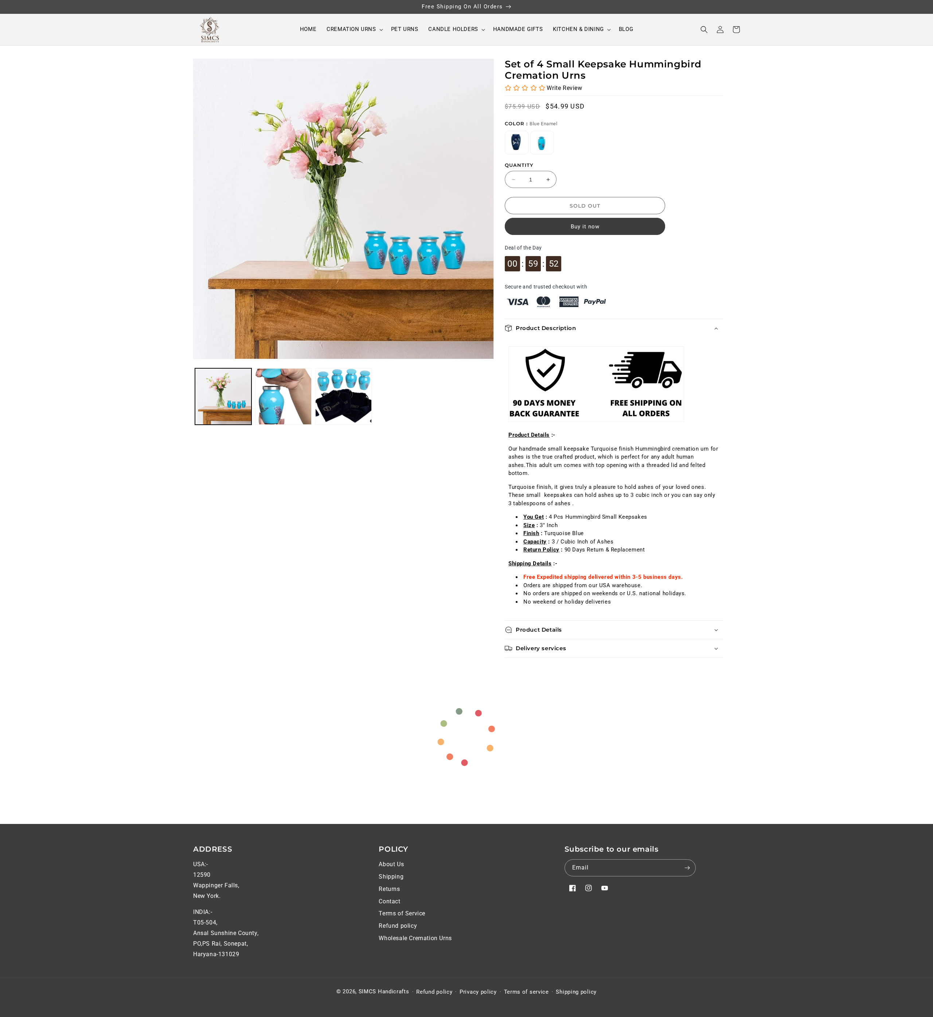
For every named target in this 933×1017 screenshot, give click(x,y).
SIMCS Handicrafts (384, 991)
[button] (353, 29)
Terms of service (526, 992)
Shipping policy (576, 992)
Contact (389, 901)
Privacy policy (478, 992)
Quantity (519, 165)
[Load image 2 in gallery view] (283, 396)
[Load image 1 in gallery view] (223, 396)
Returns (389, 889)
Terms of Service (402, 913)
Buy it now (585, 226)
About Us (391, 864)
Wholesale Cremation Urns (415, 938)
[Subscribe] (687, 867)
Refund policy (398, 925)
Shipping (391, 876)
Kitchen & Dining (578, 29)
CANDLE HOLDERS (453, 29)
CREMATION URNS (351, 29)
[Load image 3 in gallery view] (343, 396)
